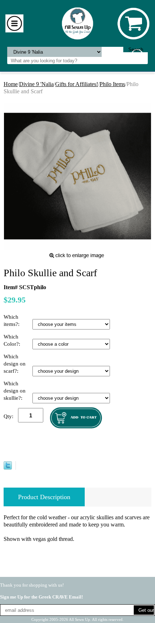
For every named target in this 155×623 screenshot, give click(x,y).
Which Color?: (13, 340)
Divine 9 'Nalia (36, 84)
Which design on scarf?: (15, 364)
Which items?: (12, 320)
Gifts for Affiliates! (76, 84)
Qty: (8, 416)
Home (11, 84)
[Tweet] (8, 468)
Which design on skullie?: (15, 391)
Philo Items (112, 84)
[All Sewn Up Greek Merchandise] (78, 23)
